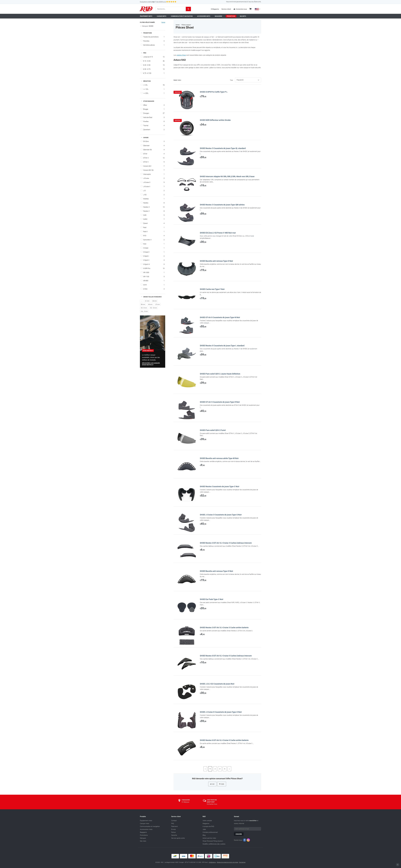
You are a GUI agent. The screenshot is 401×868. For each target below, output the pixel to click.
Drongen (153, 113)
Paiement (174, 826)
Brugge (153, 109)
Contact (174, 821)
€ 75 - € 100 (153, 73)
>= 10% (153, 89)
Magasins (206, 823)
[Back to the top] (397, 864)
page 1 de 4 (177, 80)
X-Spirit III (153, 264)
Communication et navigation (150, 826)
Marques (143, 838)
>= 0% (153, 85)
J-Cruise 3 (153, 182)
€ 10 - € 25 (153, 61)
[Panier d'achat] (250, 9)
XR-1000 (153, 272)
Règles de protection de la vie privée (227, 862)
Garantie (174, 835)
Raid (153, 227)
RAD (204, 816)
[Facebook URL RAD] (244, 840)
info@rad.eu (212, 862)
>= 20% (153, 93)
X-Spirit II (153, 260)
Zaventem (153, 130)
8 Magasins (215, 9)
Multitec (153, 199)
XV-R (153, 285)
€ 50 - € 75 (153, 69)
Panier (163, 22)
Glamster (153, 146)
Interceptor (153, 174)
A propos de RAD (208, 826)
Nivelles (153, 121)
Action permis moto (209, 838)
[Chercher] (188, 9)
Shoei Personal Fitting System (213, 841)
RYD (153, 236)
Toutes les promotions (153, 37)
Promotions (144, 835)
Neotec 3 (153, 207)
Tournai (153, 125)
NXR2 (153, 219)
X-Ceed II (153, 252)
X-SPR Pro (153, 268)
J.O (153, 191)
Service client (226, 9)
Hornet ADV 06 (153, 170)
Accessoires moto (146, 829)
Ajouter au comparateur (184, 113)
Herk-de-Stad (153, 117)
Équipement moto (146, 821)
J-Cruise (153, 178)
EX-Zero (153, 141)
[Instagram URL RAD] (248, 840)
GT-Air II (153, 162)
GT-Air (153, 154)
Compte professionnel (210, 832)
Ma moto (143, 841)
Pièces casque (186, 25)
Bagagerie (143, 832)
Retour (173, 832)
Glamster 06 (153, 150)
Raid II (153, 232)
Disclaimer (242, 862)
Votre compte (207, 821)
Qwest (153, 223)
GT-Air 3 (153, 158)
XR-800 (153, 281)
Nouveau (153, 41)
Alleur (153, 105)
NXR (153, 215)
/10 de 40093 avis (153, 2)
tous (153, 244)
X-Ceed (153, 248)
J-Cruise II (153, 186)
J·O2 (153, 195)
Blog (204, 835)
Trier (231, 80)
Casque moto (144, 823)
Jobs (204, 829)
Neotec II (153, 211)
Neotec (153, 203)
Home (178, 25)
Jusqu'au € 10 (153, 57)
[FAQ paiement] (200, 858)
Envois (173, 829)
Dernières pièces (153, 45)
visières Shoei (181, 55)
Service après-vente (178, 838)
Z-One (153, 289)
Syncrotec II (153, 240)
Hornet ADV (153, 166)
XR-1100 (153, 277)
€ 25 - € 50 (153, 65)
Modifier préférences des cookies (214, 844)
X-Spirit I (153, 256)
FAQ (172, 823)
